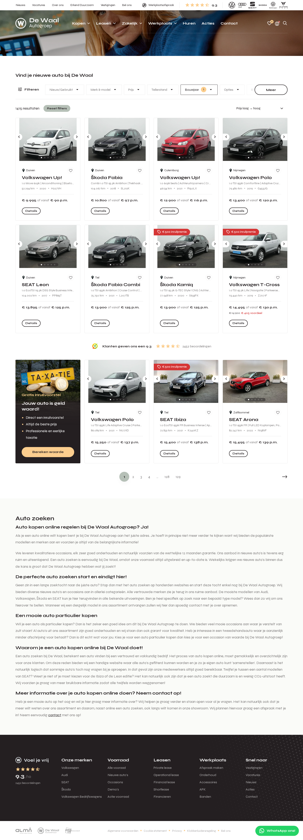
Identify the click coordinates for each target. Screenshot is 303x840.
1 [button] (124, 476)
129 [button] (178, 476)
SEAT (65, 782)
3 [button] (141, 476)
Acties (250, 789)
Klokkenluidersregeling (201, 831)
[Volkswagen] (232, 5)
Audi (64, 775)
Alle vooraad (117, 768)
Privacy (177, 831)
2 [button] (133, 476)
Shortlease (161, 789)
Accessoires (208, 782)
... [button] (157, 476)
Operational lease (166, 775)
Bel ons (225, 831)
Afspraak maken (211, 768)
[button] (275, 477)
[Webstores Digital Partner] (37, 23)
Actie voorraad (118, 797)
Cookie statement (155, 831)
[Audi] (242, 5)
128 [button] (166, 476)
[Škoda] (263, 5)
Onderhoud (208, 775)
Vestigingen (254, 768)
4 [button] (149, 476)
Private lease (163, 768)
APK (203, 789)
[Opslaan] (70, 170)
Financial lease (164, 782)
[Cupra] (283, 5)
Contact (252, 797)
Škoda (66, 789)
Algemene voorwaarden (123, 831)
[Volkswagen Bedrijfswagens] (273, 5)
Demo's (113, 789)
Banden (205, 797)
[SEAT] (252, 5)
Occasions (115, 782)
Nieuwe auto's (118, 775)
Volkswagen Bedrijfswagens (81, 797)
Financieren (162, 797)
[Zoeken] (285, 23)
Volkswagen (70, 768)
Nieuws (251, 782)
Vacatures (253, 775)
